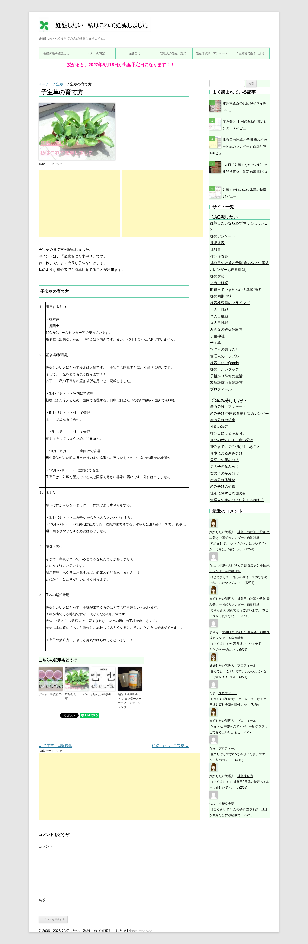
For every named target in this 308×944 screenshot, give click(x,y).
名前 (42, 900)
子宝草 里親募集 (50, 694)
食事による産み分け (226, 453)
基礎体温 (217, 243)
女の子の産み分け (224, 473)
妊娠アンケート (222, 236)
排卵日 (215, 250)
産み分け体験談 (222, 480)
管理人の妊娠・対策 (173, 53)
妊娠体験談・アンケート (212, 53)
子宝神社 (217, 336)
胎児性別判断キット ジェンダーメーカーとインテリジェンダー (130, 701)
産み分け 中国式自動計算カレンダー (239, 413)
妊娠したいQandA (224, 363)
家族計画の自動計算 (226, 383)
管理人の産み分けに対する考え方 (237, 500)
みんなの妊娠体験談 (226, 329)
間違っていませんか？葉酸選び (235, 289)
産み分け (135, 53)
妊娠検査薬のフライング (230, 303)
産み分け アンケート (228, 407)
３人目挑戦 (219, 323)
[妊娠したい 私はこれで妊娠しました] (94, 26)
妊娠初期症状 (221, 296)
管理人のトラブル (224, 356)
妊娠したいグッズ (224, 369)
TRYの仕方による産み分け (231, 440)
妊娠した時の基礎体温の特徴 (244, 190)
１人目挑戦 (219, 309)
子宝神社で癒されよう (250, 53)
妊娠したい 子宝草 (76, 696)
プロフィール (221, 389)
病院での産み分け (224, 460)
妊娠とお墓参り (101, 694)
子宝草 (215, 343)
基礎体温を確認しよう (57, 53)
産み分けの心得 (222, 486)
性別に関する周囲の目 (228, 493)
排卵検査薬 (219, 256)
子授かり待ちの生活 (226, 376)
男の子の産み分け (224, 466)
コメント (45, 846)
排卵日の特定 (96, 53)
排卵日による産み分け (228, 433)
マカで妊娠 (219, 283)
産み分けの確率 (222, 420)
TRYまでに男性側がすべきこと (235, 447)
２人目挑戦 (219, 316)
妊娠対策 (217, 276)
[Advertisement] (79, 203)
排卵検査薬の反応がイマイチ (244, 103)
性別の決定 (219, 427)
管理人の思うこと (224, 349)
